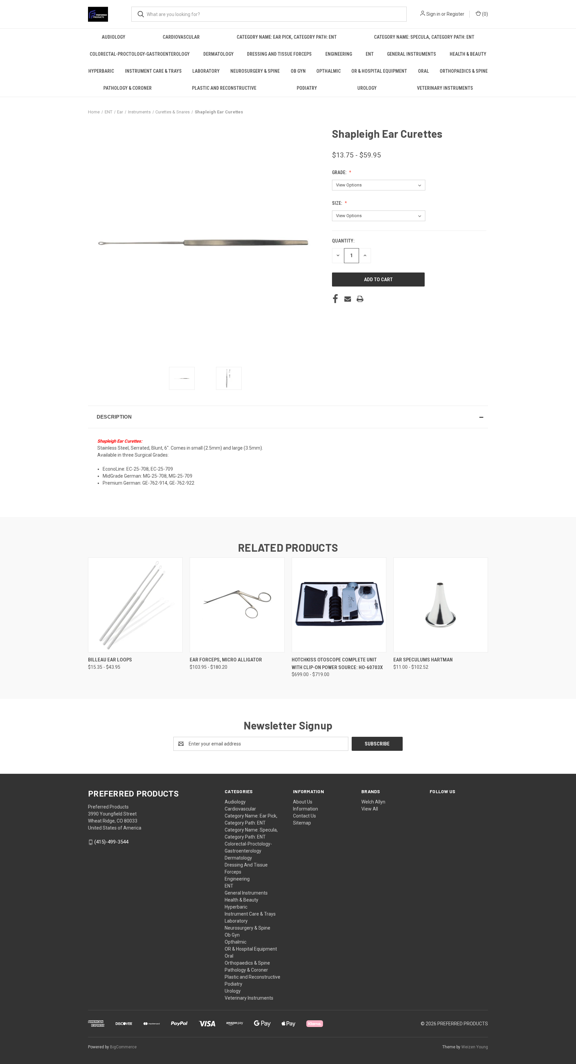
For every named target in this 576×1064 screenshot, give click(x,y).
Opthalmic (328, 71)
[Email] (347, 299)
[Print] (360, 299)
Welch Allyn (373, 802)
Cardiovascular (181, 37)
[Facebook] (335, 299)
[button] (288, 417)
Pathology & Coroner (127, 88)
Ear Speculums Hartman (423, 660)
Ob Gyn (298, 71)
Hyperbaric (101, 71)
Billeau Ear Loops (110, 660)
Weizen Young (474, 1047)
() (484, 14)
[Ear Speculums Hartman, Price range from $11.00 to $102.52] (441, 605)
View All (369, 809)
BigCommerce (123, 1047)
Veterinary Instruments (445, 88)
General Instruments (411, 54)
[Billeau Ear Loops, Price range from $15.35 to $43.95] (135, 605)
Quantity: (343, 240)
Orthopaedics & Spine (464, 71)
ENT (370, 54)
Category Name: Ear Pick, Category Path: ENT (287, 37)
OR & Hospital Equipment (379, 71)
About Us (302, 802)
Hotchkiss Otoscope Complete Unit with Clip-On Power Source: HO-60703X (337, 663)
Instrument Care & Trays (153, 71)
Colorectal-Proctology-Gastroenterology (140, 54)
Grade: (339, 172)
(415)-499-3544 (111, 842)
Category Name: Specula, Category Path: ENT (424, 37)
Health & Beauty (468, 54)
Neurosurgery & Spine (255, 71)
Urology (367, 88)
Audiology (113, 37)
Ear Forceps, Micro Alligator (226, 660)
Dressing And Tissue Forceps (279, 54)
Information (305, 809)
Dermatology (218, 54)
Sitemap (302, 823)
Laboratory (206, 71)
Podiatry (307, 88)
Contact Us (304, 816)
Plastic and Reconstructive (224, 88)
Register (455, 14)
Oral (423, 71)
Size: (337, 203)
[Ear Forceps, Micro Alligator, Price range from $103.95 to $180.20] (237, 605)
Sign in (433, 14)
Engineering (338, 54)
